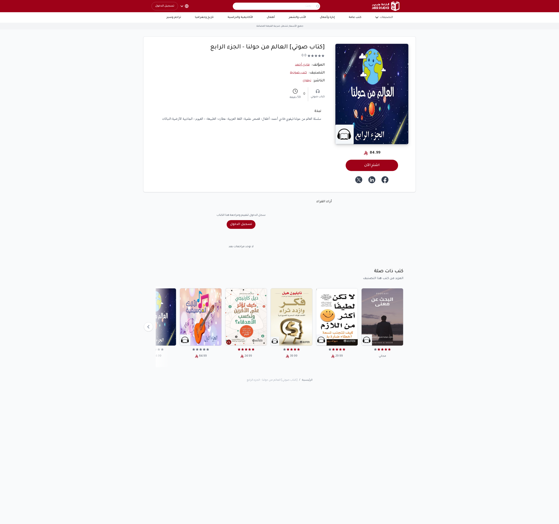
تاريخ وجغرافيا (204, 17)
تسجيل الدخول (164, 6)
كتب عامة (355, 17)
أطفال (271, 17)
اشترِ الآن (372, 165)
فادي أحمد (302, 65)
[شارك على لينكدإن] (372, 180)
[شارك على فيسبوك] (385, 180)
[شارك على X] (359, 180)
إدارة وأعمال (327, 17)
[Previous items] (148, 326)
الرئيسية (307, 380)
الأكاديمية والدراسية (240, 17)
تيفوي (307, 80)
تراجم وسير (173, 17)
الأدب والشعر (297, 17)
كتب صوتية (298, 73)
